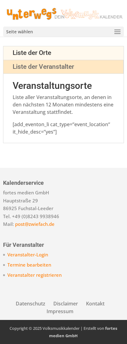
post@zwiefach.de (35, 224)
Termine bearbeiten (29, 265)
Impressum (60, 311)
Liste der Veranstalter (43, 66)
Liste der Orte (32, 52)
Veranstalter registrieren (34, 275)
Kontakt (95, 303)
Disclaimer (65, 303)
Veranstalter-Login (27, 254)
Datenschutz (30, 303)
